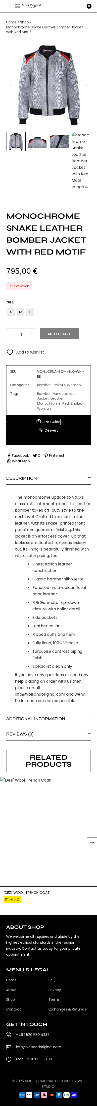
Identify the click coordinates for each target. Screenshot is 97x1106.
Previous (11, 85)
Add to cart (59, 334)
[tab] (48, 478)
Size (10, 302)
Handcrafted (63, 393)
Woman (44, 408)
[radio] (11, 312)
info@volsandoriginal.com (40, 694)
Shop (24, 22)
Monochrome (49, 403)
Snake (76, 403)
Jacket (43, 398)
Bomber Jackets (51, 384)
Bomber (44, 393)
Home (11, 22)
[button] (92, 842)
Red (65, 403)
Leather (57, 398)
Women (74, 384)
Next (86, 85)
